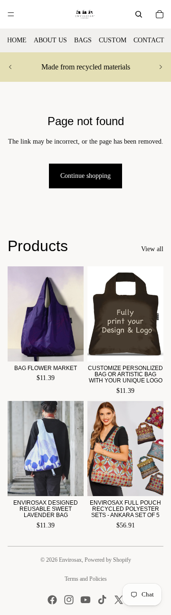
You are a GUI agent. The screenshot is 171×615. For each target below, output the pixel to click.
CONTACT (148, 40)
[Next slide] (160, 67)
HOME (17, 40)
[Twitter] (118, 599)
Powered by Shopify (108, 559)
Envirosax (70, 559)
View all (152, 249)
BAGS (83, 40)
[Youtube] (85, 599)
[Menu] (11, 14)
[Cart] (159, 14)
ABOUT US (50, 40)
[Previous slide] (10, 67)
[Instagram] (69, 599)
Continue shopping (85, 175)
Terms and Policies (86, 579)
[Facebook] (52, 599)
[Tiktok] (102, 599)
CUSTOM (112, 40)
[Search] (138, 14)
